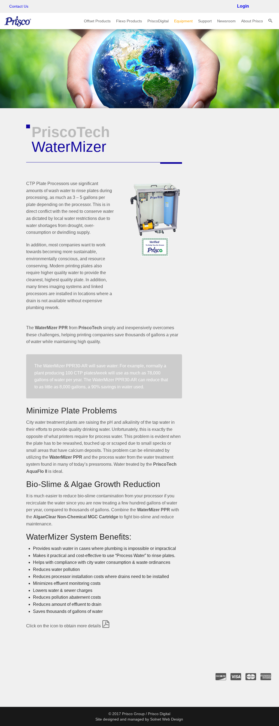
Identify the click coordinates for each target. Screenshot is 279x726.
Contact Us (18, 6)
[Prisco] (17, 21)
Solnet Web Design (166, 719)
